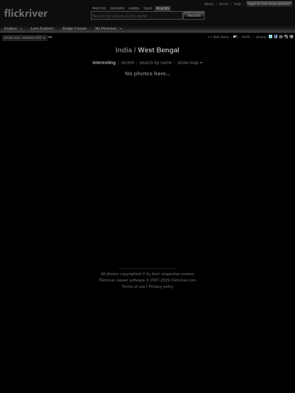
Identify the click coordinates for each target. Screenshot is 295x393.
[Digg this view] (291, 36)
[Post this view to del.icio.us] (286, 36)
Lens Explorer (42, 28)
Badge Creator (75, 28)
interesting (104, 62)
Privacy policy (161, 286)
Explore (10, 28)
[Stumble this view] (281, 36)
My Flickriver (106, 28)
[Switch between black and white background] (235, 37)
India (124, 50)
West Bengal (158, 50)
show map (187, 62)
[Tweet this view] (270, 36)
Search (194, 15)
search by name (155, 62)
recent (127, 62)
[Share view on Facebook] (276, 36)
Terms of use (133, 286)
